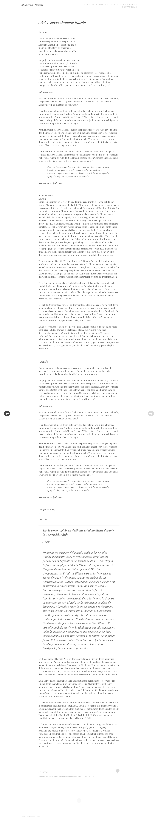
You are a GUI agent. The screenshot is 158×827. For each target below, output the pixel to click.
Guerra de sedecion (59, 776)
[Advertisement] (99, 54)
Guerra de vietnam (74, 776)
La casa (84, 776)
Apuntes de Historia (33, 5)
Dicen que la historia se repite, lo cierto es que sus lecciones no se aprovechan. (110, 6)
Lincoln (91, 776)
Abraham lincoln (45, 776)
